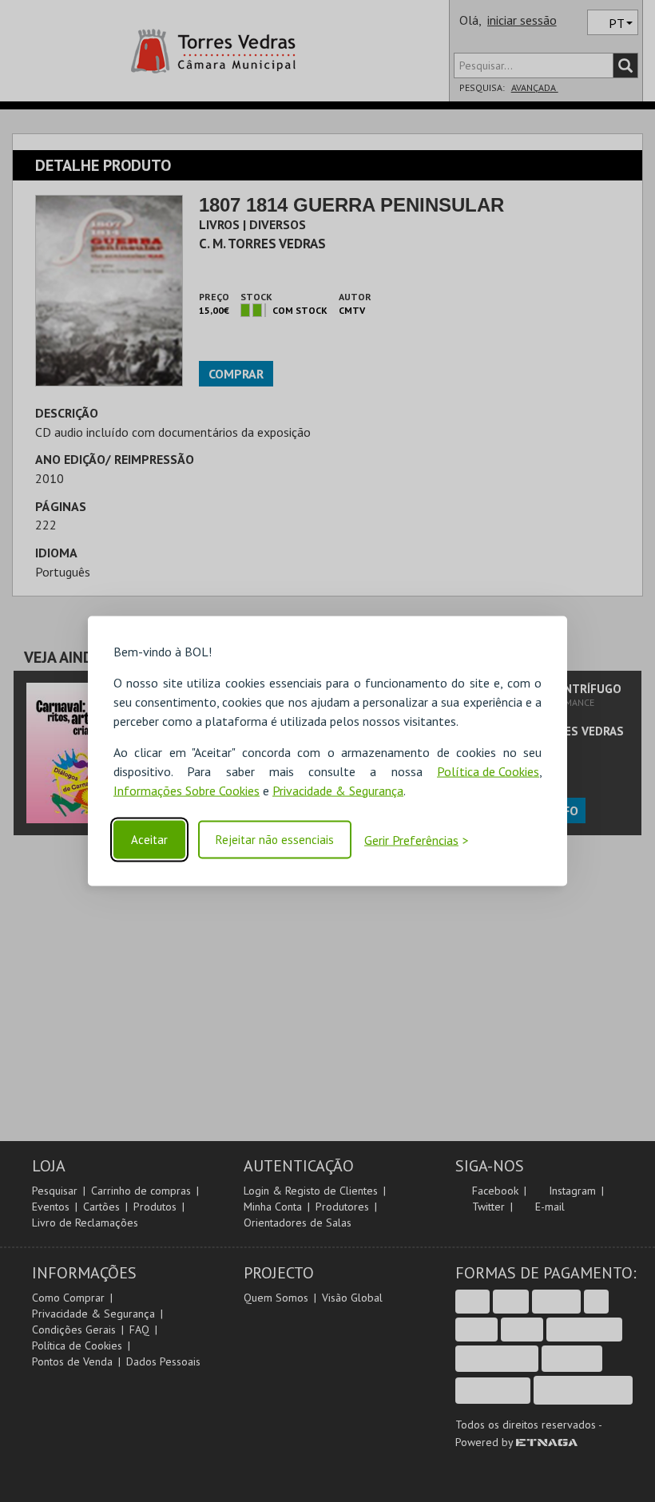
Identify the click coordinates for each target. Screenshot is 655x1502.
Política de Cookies (488, 771)
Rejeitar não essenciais (275, 839)
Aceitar (149, 839)
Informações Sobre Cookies (186, 790)
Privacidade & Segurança (337, 790)
